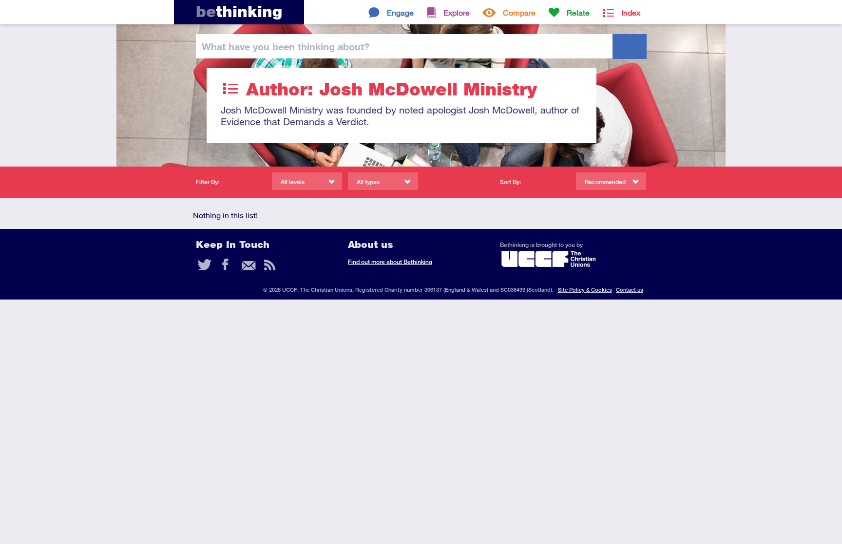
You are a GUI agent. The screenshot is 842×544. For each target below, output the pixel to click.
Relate (578, 12)
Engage (400, 12)
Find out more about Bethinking (390, 261)
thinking (239, 11)
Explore (456, 12)
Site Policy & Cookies (585, 289)
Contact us (629, 289)
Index (630, 12)
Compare (519, 12)
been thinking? (285, 46)
